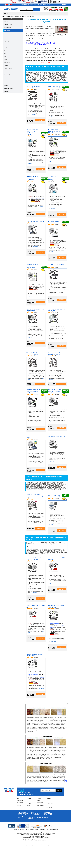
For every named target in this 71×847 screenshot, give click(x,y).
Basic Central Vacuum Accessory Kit (56, 265)
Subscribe (59, 790)
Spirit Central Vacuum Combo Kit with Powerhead (53, 178)
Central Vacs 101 (29, 807)
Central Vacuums (9, 16)
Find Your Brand (17, 16)
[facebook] (5, 5)
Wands (5, 50)
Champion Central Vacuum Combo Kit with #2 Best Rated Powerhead (54, 391)
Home (3, 16)
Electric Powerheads (8, 39)
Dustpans (5, 82)
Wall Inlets (6, 65)
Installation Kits (7, 77)
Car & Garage (7, 79)
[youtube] (7, 5)
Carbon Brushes (7, 62)
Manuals (28, 805)
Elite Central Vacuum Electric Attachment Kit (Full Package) (54, 131)
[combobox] (26, 9)
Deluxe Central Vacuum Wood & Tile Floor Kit (56, 309)
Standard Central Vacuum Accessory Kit (33, 87)
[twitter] (9, 5)
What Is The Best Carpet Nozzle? (61, 35)
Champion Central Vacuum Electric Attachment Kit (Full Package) (33, 391)
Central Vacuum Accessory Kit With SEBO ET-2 (35, 606)
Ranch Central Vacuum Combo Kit (56, 436)
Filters (5, 53)
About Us (38, 800)
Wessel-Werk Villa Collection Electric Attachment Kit (34, 353)
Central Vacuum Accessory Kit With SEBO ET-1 (57, 558)
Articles (38, 803)
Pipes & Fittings (7, 74)
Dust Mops (6, 85)
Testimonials (21, 829)
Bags (5, 56)
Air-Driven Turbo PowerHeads (10, 41)
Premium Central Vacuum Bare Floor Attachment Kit (34, 558)
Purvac (23, 16)
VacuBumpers (6, 91)
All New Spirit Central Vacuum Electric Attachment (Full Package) (32, 132)
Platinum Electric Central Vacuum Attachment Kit (35, 654)
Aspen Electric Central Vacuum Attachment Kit (56, 606)
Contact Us (29, 802)
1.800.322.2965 (58, 7)
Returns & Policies (34, 829)
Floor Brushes (6, 33)
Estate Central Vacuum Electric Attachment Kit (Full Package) (32, 178)
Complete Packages (8, 24)
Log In (58, 4)
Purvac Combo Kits (8, 27)
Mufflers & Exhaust (8, 68)
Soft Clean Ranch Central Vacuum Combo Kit (35, 436)
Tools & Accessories (8, 36)
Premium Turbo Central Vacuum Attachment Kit (54, 87)
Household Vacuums (20, 802)
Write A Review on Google (52, 829)
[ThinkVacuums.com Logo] (10, 8)
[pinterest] (11, 5)
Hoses (5, 44)
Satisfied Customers (40, 802)
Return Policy (29, 803)
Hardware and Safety (8, 71)
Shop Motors (19, 805)
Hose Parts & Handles (8, 47)
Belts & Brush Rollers (8, 88)
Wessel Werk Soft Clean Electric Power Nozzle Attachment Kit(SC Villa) (35, 496)
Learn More (33, 114)
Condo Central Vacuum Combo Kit (35, 221)
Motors (5, 59)
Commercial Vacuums (20, 803)
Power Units (6, 21)
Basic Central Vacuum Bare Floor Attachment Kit (35, 309)
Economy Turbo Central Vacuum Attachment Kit (54, 496)
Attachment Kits (7, 30)
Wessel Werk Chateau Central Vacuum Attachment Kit (55, 353)
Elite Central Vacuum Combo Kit (53, 222)
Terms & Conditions (40, 805)
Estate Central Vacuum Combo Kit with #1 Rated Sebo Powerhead (33, 266)
